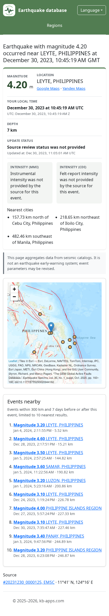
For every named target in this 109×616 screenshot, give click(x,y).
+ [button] (14, 289)
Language (90, 10)
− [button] (14, 297)
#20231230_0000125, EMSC (29, 582)
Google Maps (48, 88)
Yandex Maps (74, 88)
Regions (54, 25)
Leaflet (13, 361)
